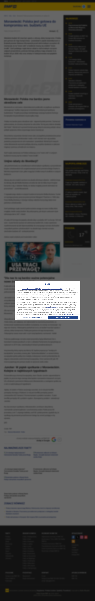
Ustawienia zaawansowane (32, 318)
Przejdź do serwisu (63, 318)
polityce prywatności (52, 307)
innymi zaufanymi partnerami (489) (52, 289)
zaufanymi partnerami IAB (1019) (31, 289)
